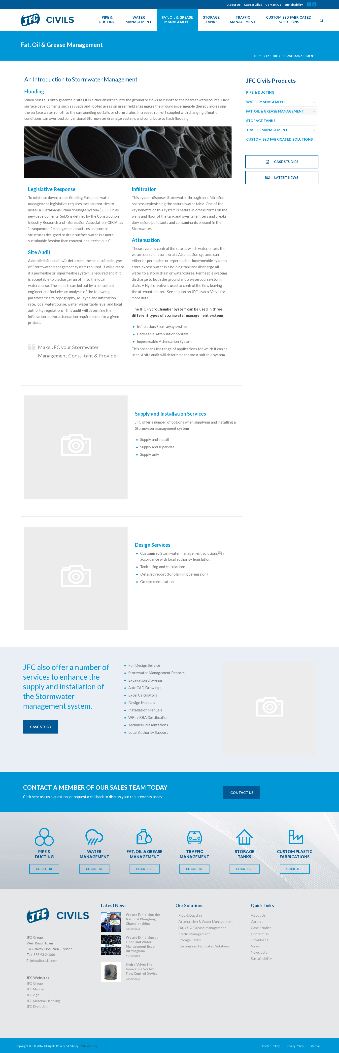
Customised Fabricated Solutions (288, 19)
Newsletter (260, 952)
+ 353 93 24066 (43, 954)
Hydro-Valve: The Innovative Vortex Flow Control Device (142, 969)
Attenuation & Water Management (205, 921)
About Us (233, 4)
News (255, 946)
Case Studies (253, 4)
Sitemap (315, 1046)
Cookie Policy (271, 1046)
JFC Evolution (37, 1006)
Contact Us (273, 4)
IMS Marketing (88, 1046)
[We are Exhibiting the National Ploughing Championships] (111, 922)
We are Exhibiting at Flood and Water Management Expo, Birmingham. (142, 944)
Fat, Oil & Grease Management (177, 19)
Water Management (139, 19)
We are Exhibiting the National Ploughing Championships (143, 919)
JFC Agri (33, 995)
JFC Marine (35, 989)
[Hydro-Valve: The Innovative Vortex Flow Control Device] (111, 972)
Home (258, 55)
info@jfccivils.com (44, 960)
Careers (257, 921)
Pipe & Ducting (107, 19)
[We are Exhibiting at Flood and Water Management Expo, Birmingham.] (111, 945)
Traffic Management (243, 19)
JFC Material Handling (43, 1001)
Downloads (259, 940)
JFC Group (35, 983)
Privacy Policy (295, 1046)
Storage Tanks (211, 19)
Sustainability (293, 4)
